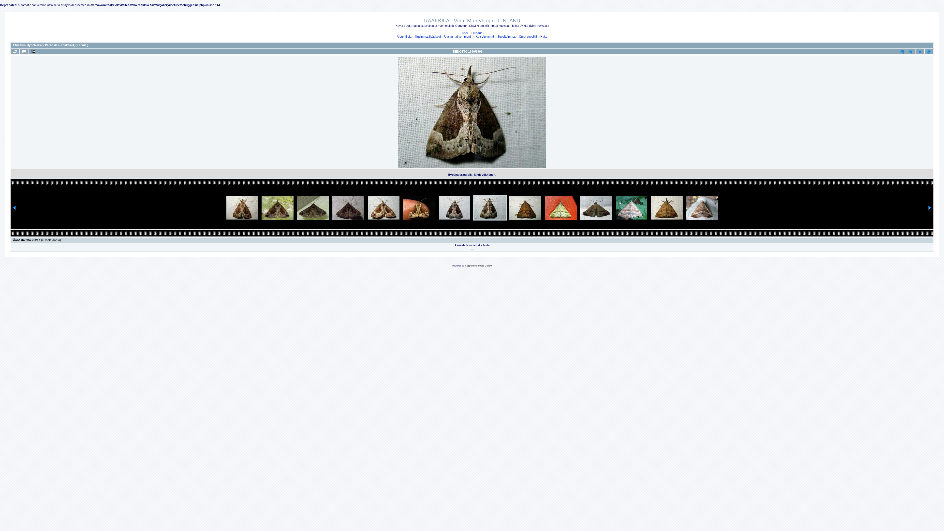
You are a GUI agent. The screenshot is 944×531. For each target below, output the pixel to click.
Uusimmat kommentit (458, 36)
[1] (472, 249)
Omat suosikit (528, 36)
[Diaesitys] (33, 51)
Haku (543, 36)
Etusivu (465, 33)
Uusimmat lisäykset (428, 36)
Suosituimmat (506, 36)
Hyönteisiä (34, 45)
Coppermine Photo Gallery (478, 266)
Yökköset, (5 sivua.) (74, 45)
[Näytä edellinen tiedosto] (910, 51)
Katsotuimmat (485, 36)
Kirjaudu (478, 33)
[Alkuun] (901, 51)
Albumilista (404, 36)
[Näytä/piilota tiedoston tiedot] (24, 51)
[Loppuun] (929, 51)
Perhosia (51, 45)
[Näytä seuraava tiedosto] (919, 51)
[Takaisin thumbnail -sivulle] (15, 51)
